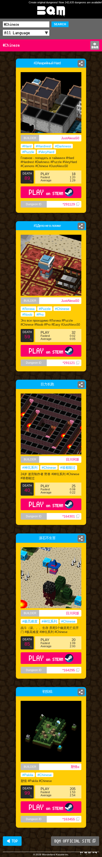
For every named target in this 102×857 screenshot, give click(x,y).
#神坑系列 (29, 467)
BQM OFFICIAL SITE (73, 841)
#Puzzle (28, 152)
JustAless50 (70, 138)
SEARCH (60, 24)
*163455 (68, 819)
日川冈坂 (72, 459)
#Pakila (27, 775)
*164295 (68, 670)
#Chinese (62, 309)
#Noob (27, 314)
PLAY (46, 192)
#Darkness (63, 146)
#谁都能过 (67, 467)
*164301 (68, 516)
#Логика (28, 309)
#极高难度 (29, 621)
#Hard (27, 146)
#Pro (40, 314)
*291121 (69, 363)
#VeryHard (46, 152)
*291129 (69, 204)
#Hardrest (43, 146)
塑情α (75, 767)
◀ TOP (12, 841)
